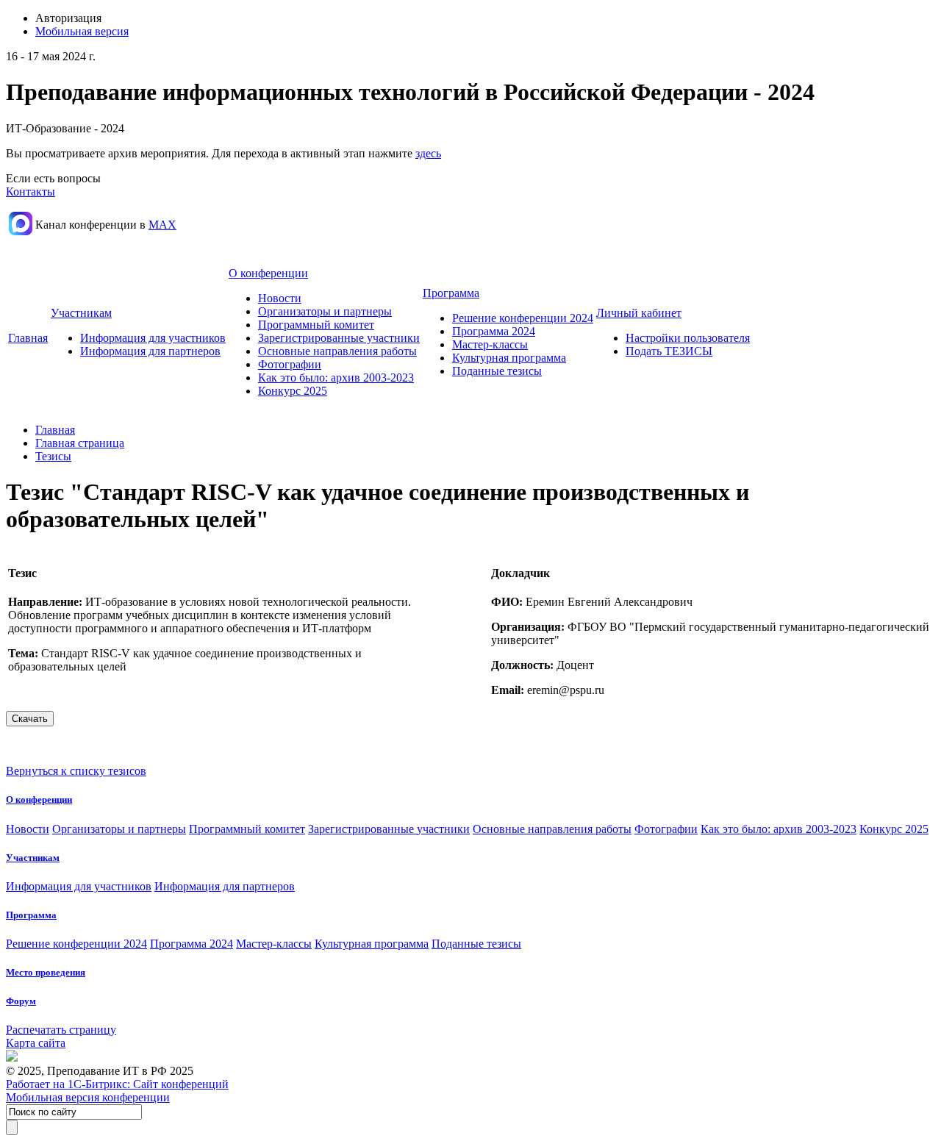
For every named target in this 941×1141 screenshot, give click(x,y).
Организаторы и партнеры (325, 311)
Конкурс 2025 (292, 390)
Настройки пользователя (688, 338)
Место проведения (45, 972)
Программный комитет (316, 324)
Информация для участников (153, 338)
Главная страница (79, 443)
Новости (279, 298)
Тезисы (53, 456)
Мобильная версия (82, 31)
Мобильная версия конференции (88, 1097)
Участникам (81, 313)
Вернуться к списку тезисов (76, 771)
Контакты (30, 191)
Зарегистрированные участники (339, 338)
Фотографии (289, 364)
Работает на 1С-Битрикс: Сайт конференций (117, 1084)
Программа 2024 (493, 331)
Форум (21, 1000)
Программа (451, 293)
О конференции (268, 273)
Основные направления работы (337, 351)
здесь (428, 153)
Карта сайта (35, 1043)
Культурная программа (509, 357)
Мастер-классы (490, 344)
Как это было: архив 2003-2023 (336, 377)
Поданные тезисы (497, 371)
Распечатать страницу (61, 1029)
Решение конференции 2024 (522, 318)
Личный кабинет (638, 313)
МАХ (162, 224)
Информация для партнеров (150, 351)
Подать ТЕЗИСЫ (669, 351)
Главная (28, 338)
